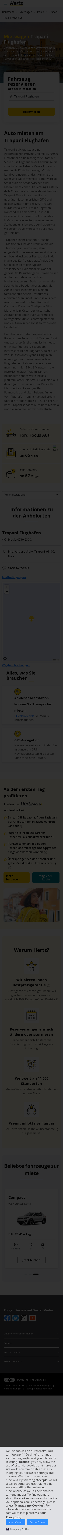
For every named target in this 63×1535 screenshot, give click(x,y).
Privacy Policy (14, 1517)
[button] (18, 1529)
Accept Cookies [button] (15, 1522)
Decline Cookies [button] (37, 1522)
